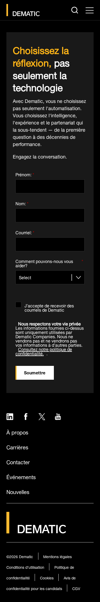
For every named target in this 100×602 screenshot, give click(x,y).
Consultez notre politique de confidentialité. (43, 351)
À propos (17, 432)
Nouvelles (17, 491)
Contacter (18, 461)
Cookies (47, 577)
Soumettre (34, 372)
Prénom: (24, 173)
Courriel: (24, 231)
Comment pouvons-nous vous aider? (49, 262)
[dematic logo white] (36, 530)
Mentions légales (57, 556)
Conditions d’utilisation (25, 566)
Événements (21, 476)
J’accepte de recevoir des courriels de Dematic (49, 307)
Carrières (17, 447)
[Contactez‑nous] (23, 10)
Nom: (22, 202)
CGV (76, 588)
